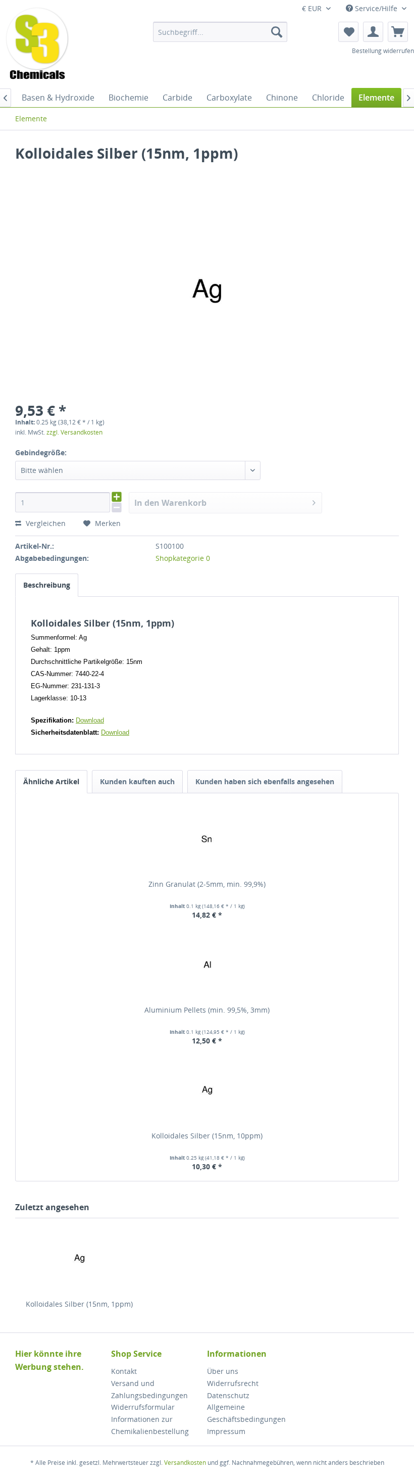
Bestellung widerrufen (383, 50)
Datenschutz (228, 1395)
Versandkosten (185, 1462)
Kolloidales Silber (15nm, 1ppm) (79, 1304)
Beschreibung (46, 585)
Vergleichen (45, 523)
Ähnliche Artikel (51, 781)
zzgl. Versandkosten (74, 432)
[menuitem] (220, 32)
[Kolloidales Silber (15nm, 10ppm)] (207, 1090)
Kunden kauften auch (137, 781)
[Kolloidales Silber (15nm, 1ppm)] (79, 1258)
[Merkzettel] (348, 32)
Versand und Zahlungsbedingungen (149, 1389)
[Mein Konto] (373, 32)
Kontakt (124, 1371)
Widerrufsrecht (232, 1383)
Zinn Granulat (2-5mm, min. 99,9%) (207, 884)
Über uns (222, 1371)
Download (90, 720)
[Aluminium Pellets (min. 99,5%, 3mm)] (207, 964)
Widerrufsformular (143, 1407)
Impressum (226, 1431)
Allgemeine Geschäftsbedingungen (246, 1413)
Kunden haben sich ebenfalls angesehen (264, 781)
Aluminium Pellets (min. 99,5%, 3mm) (207, 1010)
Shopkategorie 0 (183, 558)
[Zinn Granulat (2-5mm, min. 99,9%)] (207, 838)
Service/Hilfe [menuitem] (376, 8)
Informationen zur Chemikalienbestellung (150, 1425)
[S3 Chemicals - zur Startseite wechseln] (37, 44)
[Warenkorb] (398, 32)
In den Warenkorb (170, 502)
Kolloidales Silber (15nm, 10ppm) (207, 1135)
